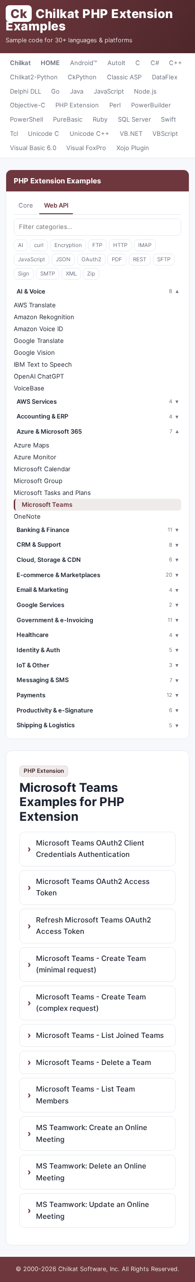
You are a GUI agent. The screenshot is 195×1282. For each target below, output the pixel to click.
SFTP (163, 259)
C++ (175, 62)
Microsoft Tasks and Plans (52, 492)
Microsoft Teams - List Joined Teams (100, 1035)
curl (39, 245)
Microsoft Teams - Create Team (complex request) (91, 1002)
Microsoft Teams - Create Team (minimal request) (91, 964)
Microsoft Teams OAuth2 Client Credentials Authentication (90, 848)
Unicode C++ (89, 133)
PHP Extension (77, 105)
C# (155, 62)
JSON (63, 259)
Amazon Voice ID (38, 328)
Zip (91, 273)
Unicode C (43, 133)
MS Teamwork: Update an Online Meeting (92, 1210)
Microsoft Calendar (42, 469)
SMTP (47, 273)
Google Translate (39, 340)
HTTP (120, 245)
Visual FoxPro (86, 148)
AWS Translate (35, 305)
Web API (56, 205)
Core (25, 205)
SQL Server (134, 119)
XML (71, 273)
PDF (117, 259)
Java (76, 91)
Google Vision (34, 352)
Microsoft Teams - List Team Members (85, 1094)
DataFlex (164, 77)
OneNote (27, 516)
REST (139, 259)
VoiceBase (29, 388)
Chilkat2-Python (34, 77)
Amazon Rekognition (44, 317)
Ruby (100, 119)
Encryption (68, 245)
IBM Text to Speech (43, 364)
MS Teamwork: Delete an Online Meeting (91, 1171)
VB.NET (131, 133)
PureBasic (67, 119)
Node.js (145, 91)
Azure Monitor (35, 457)
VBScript (165, 133)
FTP (97, 245)
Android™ (83, 62)
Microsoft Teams (47, 504)
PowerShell (26, 119)
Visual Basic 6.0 (33, 148)
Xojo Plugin (132, 148)
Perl (115, 105)
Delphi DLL (25, 91)
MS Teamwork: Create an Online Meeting (91, 1133)
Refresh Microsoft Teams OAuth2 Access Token (93, 925)
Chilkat (20, 62)
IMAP (144, 245)
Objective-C (27, 105)
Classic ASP (124, 77)
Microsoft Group (38, 480)
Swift (168, 119)
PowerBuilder (151, 105)
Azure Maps (31, 445)
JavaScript (109, 91)
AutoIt (116, 62)
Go (55, 91)
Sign (23, 273)
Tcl (14, 133)
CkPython (82, 77)
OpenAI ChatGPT (39, 376)
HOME (50, 62)
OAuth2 (91, 259)
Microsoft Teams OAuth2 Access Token (93, 887)
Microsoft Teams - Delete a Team (93, 1062)
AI (20, 245)
